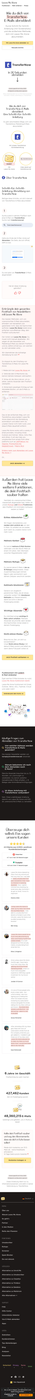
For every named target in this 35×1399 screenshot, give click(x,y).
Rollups (11, 505)
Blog (4, 1347)
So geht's (5, 1219)
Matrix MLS (19, 446)
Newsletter (6, 1355)
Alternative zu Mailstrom (11, 1291)
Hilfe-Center (7, 1311)
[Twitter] (12, 1377)
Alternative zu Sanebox (11, 1287)
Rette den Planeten (9, 1231)
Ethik (30, 1366)
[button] (7, 6)
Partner (5, 1223)
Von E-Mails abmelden (11, 1319)
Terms (23, 1365)
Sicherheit (7, 1365)
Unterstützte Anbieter (11, 1315)
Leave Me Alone (9, 3)
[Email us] (19, 1377)
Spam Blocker (7, 1255)
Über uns (5, 1210)
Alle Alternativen (9, 1295)
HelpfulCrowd (7, 446)
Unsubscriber (7, 1242)
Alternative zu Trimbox (11, 1283)
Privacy (16, 1365)
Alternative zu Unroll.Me (11, 1270)
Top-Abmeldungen (9, 1343)
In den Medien (7, 1227)
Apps (4, 1323)
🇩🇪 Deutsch (26, 1198)
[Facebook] (16, 1377)
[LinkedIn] (23, 1377)
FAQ (3, 1307)
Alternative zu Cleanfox (11, 1279)
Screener (5, 1251)
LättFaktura (20, 441)
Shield (20, 505)
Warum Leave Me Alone (11, 1214)
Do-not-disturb (8, 1259)
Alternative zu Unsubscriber (13, 1275)
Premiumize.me (15, 444)
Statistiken (6, 1335)
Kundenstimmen (8, 1339)
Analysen (5, 1351)
